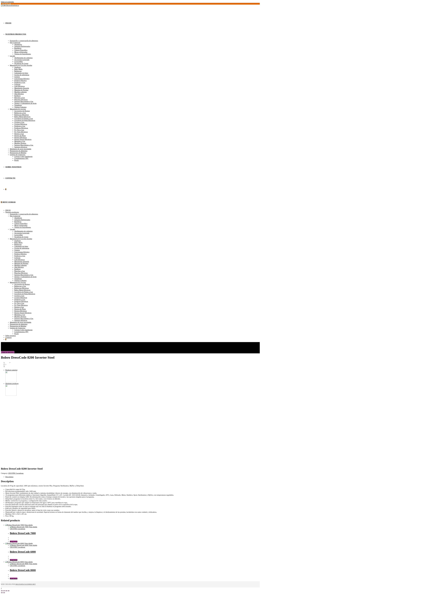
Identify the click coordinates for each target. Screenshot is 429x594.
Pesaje (16, 334)
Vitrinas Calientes (20, 280)
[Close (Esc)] (2, 590)
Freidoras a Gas (19, 256)
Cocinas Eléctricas (20, 298)
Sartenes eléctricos (20, 320)
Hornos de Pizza (20, 309)
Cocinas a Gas (19, 296)
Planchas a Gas (19, 271)
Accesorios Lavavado (21, 233)
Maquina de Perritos (21, 263)
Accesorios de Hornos (22, 284)
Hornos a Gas (19, 307)
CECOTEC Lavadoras (15, 473)
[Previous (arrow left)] (2, 592)
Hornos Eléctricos (20, 311)
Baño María (18, 242)
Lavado (12, 229)
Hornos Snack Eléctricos (22, 313)
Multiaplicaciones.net (25, 584)
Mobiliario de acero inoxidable (20, 322)
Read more (13, 541)
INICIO (8, 210)
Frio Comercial (15, 216)
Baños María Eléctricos (22, 290)
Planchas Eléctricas (21, 273)
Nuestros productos (12, 212)
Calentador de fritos (21, 246)
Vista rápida (28, 525)
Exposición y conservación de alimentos (24, 214)
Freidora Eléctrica (20, 254)
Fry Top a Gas (19, 303)
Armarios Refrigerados (22, 220)
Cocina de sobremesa (21, 248)
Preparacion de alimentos (18, 324)
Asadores (17, 241)
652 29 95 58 (6, 3)
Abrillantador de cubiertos (23, 231)
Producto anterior (11, 370)
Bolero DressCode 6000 (23, 551)
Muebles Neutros (20, 317)
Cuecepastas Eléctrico (21, 252)
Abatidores (18, 218)
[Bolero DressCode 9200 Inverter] (11, 382)
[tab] (150, 477)
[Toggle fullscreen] (6, 590)
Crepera (17, 250)
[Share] (4, 590)
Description (9, 477)
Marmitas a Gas (19, 315)
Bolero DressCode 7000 (23, 533)
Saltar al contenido (7, 2)
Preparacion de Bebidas (18, 326)
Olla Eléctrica (19, 267)
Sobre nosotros (10, 335)
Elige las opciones (8, 352)
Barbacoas (18, 244)
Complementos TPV (21, 332)
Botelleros (17, 222)
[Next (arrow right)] (4, 592)
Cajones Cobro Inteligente (23, 330)
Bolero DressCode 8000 (23, 570)
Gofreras (17, 258)
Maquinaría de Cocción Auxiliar (21, 239)
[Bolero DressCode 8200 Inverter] (11, 395)
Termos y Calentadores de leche (25, 277)
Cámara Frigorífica (20, 223)
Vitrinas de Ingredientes (22, 227)
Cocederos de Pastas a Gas (23, 292)
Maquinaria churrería (21, 261)
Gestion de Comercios (17, 328)
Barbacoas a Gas (20, 286)
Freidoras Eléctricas (21, 301)
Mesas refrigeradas (20, 225)
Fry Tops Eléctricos (21, 305)
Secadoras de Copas (21, 237)
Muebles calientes (20, 265)
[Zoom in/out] (8, 590)
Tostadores (18, 279)
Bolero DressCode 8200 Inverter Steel (18, 366)
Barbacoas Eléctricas (21, 288)
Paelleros (17, 269)
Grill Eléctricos (19, 260)
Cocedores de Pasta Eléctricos (24, 294)
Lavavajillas (18, 235)
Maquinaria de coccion (18, 282)
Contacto (8, 337)
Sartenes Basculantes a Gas (23, 275)
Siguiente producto (12, 383)
